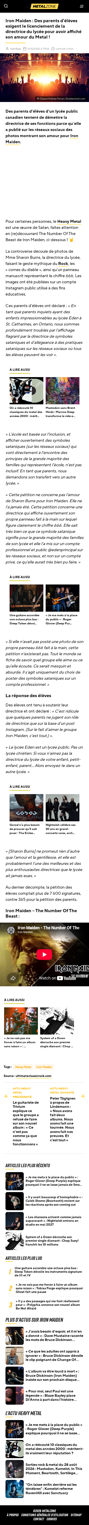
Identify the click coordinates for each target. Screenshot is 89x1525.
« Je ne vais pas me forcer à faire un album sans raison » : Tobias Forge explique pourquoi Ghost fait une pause (49, 1288)
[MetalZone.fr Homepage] (44, 6)
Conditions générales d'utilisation (44, 1515)
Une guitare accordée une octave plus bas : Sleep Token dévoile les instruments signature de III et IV (48, 1271)
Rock (63, 263)
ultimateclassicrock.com (33, 1076)
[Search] (22, 6)
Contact (38, 1519)
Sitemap (76, 1515)
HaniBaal (15, 49)
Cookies (52, 1519)
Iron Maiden (44, 1067)
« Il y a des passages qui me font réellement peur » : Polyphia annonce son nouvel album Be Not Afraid (48, 1305)
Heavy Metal (69, 221)
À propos (13, 1515)
